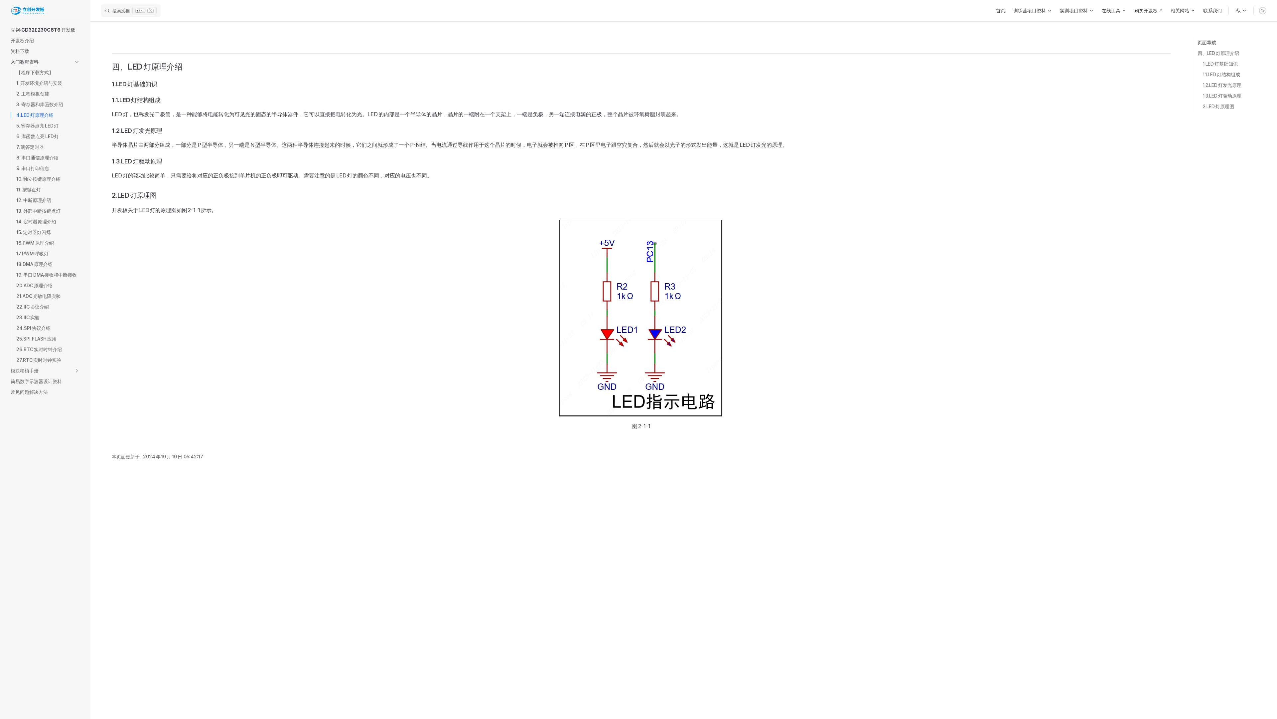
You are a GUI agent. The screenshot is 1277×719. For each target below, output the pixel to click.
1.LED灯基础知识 (1220, 64)
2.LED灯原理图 (1218, 106)
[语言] (1241, 10)
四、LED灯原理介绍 (1218, 53)
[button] (45, 30)
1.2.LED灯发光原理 (1222, 85)
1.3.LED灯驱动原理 (1222, 96)
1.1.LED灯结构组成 (1221, 74)
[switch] (1262, 10)
